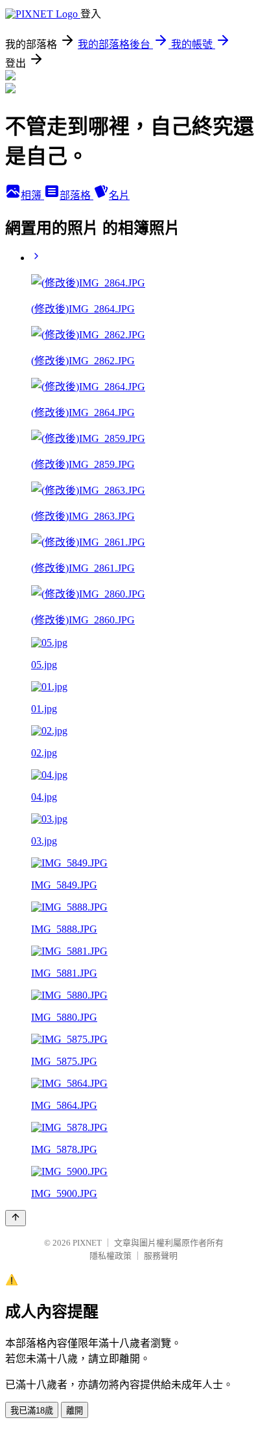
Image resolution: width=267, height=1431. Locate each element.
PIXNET (87, 1243)
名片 (119, 195)
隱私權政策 (110, 1256)
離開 (74, 1410)
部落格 (76, 195)
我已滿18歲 (31, 1410)
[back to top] (15, 1218)
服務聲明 (161, 1256)
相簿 (32, 195)
